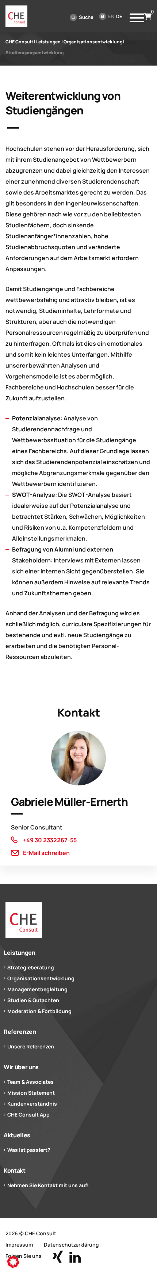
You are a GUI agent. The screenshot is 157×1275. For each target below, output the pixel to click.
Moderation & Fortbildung (39, 1011)
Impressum (19, 1244)
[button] (13, 1262)
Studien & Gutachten (33, 1000)
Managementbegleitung (37, 989)
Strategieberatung (30, 967)
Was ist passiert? (28, 1149)
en (111, 16)
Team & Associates (30, 1081)
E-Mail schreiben (46, 853)
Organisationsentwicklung (40, 978)
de (119, 16)
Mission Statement (31, 1092)
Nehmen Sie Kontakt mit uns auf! (48, 1185)
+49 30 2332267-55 (50, 840)
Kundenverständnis (32, 1103)
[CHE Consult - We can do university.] (16, 16)
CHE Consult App (28, 1114)
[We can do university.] (78, 920)
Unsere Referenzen (30, 1046)
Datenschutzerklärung (71, 1244)
